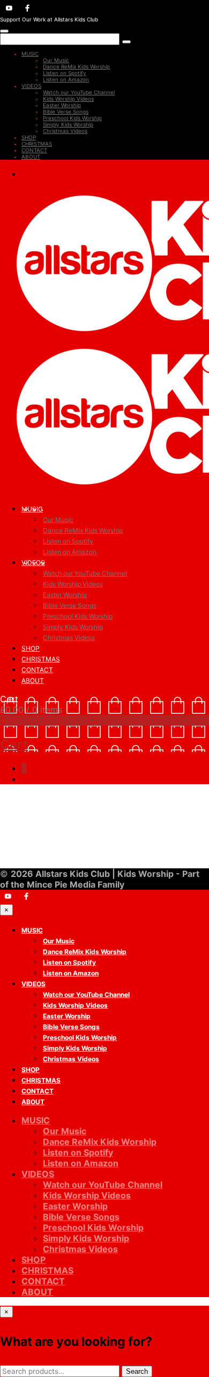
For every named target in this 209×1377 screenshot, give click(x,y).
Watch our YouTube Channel (79, 92)
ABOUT (30, 156)
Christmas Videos (65, 131)
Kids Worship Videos (68, 98)
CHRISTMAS (36, 143)
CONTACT (34, 150)
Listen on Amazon (66, 79)
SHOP (28, 137)
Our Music (56, 60)
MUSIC (30, 53)
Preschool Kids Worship (72, 118)
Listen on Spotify (64, 73)
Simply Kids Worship (68, 124)
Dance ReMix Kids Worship (76, 66)
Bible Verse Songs (65, 111)
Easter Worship (62, 105)
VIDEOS (31, 86)
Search (137, 1371)
